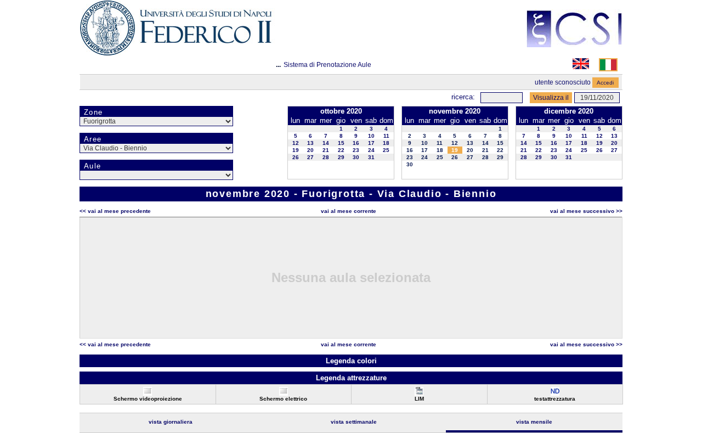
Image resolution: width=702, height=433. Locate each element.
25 (386, 150)
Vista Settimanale (354, 422)
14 (325, 143)
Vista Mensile (534, 422)
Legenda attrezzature (351, 378)
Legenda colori (351, 361)
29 (341, 157)
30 (356, 157)
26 (295, 157)
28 (325, 157)
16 (356, 143)
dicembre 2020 (568, 111)
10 (371, 136)
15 (341, 143)
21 (325, 150)
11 (386, 136)
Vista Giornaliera (171, 422)
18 (386, 143)
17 (371, 143)
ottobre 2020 (341, 111)
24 (371, 150)
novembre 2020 (454, 111)
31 (371, 157)
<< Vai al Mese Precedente (115, 211)
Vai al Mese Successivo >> (586, 211)
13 (310, 143)
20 (310, 150)
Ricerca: (463, 97)
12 (295, 143)
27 (310, 157)
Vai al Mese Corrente (348, 211)
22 (341, 150)
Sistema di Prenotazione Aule (327, 65)
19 (295, 150)
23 (356, 150)
